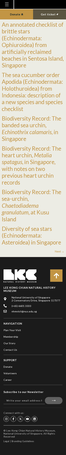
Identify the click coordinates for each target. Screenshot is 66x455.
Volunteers (10, 373)
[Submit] (54, 400)
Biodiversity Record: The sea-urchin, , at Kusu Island (31, 205)
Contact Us (10, 349)
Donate (8, 366)
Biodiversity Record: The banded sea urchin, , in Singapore (31, 128)
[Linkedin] (34, 419)
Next (59, 251)
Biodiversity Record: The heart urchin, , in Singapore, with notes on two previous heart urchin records (31, 165)
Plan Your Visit (12, 330)
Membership (11, 336)
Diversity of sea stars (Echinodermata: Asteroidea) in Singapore (31, 235)
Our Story (9, 343)
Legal (6, 441)
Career (8, 379)
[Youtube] (27, 419)
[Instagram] (6, 419)
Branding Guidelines (23, 441)
